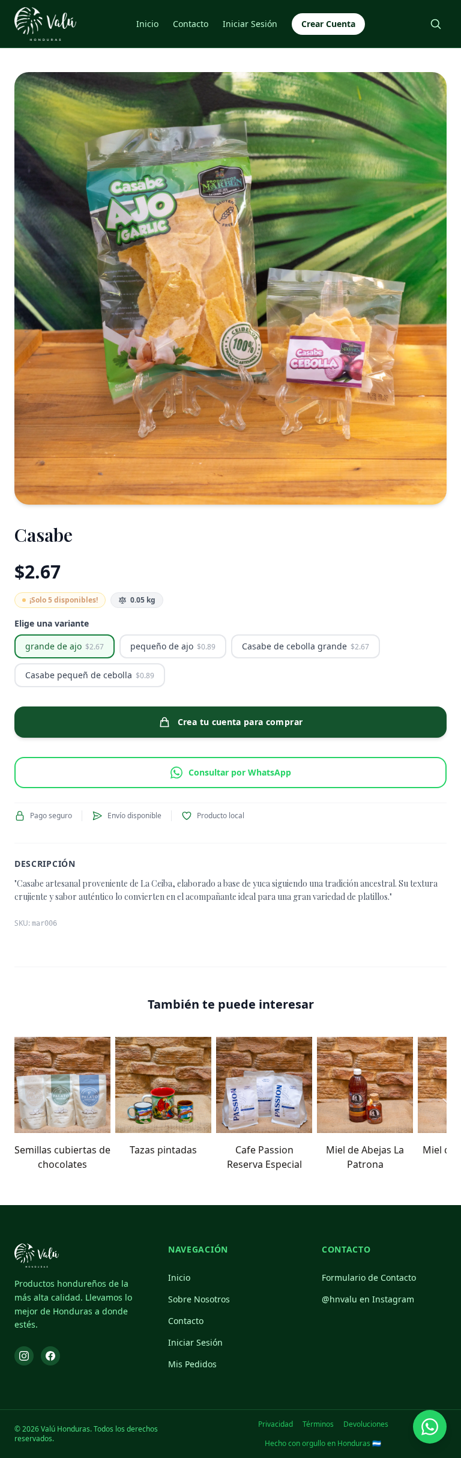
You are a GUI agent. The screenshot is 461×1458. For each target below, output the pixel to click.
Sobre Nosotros (199, 1299)
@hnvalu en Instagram (368, 1299)
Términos (318, 1424)
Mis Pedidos (192, 1364)
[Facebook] (50, 1355)
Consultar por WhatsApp (239, 772)
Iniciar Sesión (250, 23)
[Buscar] (436, 24)
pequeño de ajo (172, 646)
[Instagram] (24, 1355)
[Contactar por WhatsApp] (430, 1427)
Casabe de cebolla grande (305, 646)
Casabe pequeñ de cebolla (89, 675)
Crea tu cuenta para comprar (240, 721)
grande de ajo (64, 646)
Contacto (190, 23)
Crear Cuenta (328, 23)
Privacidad (275, 1424)
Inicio (147, 23)
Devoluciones (365, 1424)
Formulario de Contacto (369, 1277)
